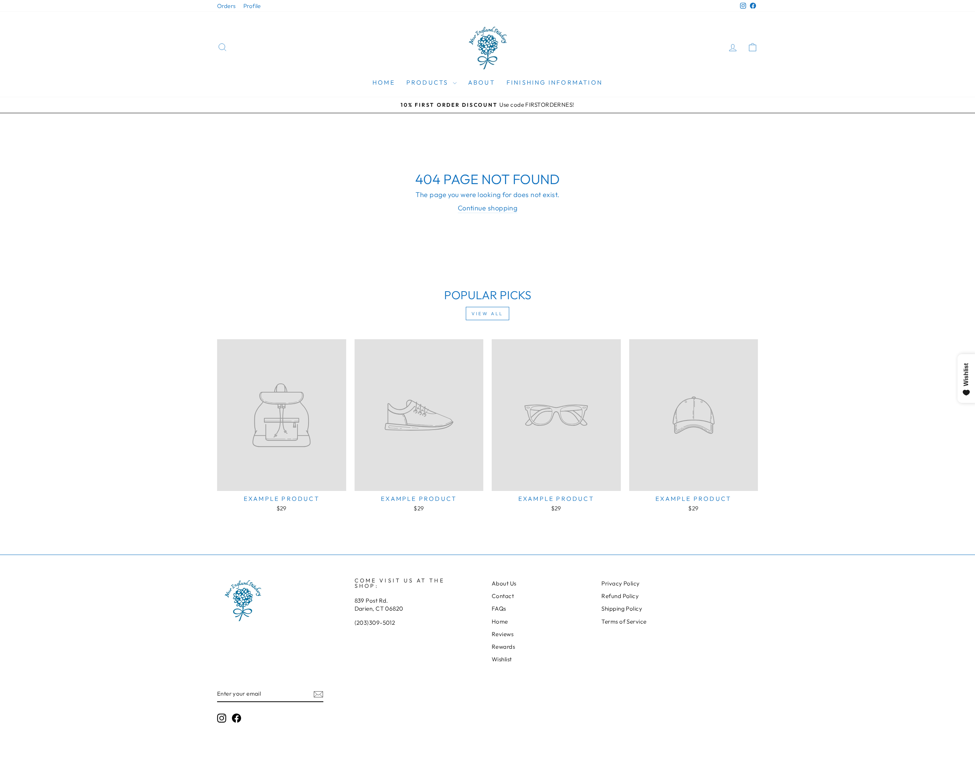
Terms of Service (623, 621)
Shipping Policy (621, 608)
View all (487, 313)
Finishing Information (555, 82)
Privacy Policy (620, 583)
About (481, 82)
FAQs (499, 608)
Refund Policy (620, 596)
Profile (252, 6)
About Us (504, 583)
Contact (503, 596)
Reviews (502, 634)
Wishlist (502, 659)
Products (428, 82)
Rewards (503, 646)
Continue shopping (488, 208)
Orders (226, 6)
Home (383, 82)
